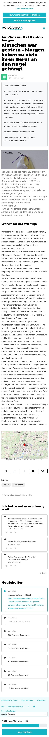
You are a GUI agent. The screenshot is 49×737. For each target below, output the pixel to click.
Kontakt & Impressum (15, 707)
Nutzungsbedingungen (9, 700)
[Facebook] (28, 706)
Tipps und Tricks (27, 700)
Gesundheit (18, 485)
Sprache (4, 714)
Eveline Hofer (14, 78)
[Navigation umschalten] (44, 28)
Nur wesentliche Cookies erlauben (25, 15)
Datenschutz (41, 700)
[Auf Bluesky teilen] (43, 471)
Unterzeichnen (24, 732)
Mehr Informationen (24, 8)
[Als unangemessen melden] (11, 532)
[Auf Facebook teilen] (24, 471)
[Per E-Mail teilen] (15, 471)
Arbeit (6, 485)
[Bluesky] (34, 706)
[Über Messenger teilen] (33, 471)
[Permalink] (15, 532)
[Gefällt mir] (6, 532)
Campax (13, 711)
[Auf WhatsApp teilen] (6, 471)
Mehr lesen (42, 573)
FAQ (2, 707)
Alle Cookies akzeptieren (24, 20)
